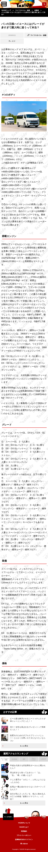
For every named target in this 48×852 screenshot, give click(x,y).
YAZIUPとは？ (24, 827)
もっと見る (24, 746)
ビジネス (14, 759)
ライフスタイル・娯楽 (5, 759)
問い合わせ (24, 843)
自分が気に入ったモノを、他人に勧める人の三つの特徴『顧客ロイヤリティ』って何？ (27, 796)
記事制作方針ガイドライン (24, 839)
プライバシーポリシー (24, 835)
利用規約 (24, 831)
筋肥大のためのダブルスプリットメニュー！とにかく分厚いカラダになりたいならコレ (27, 738)
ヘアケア (43, 759)
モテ (24, 759)
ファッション (34, 759)
